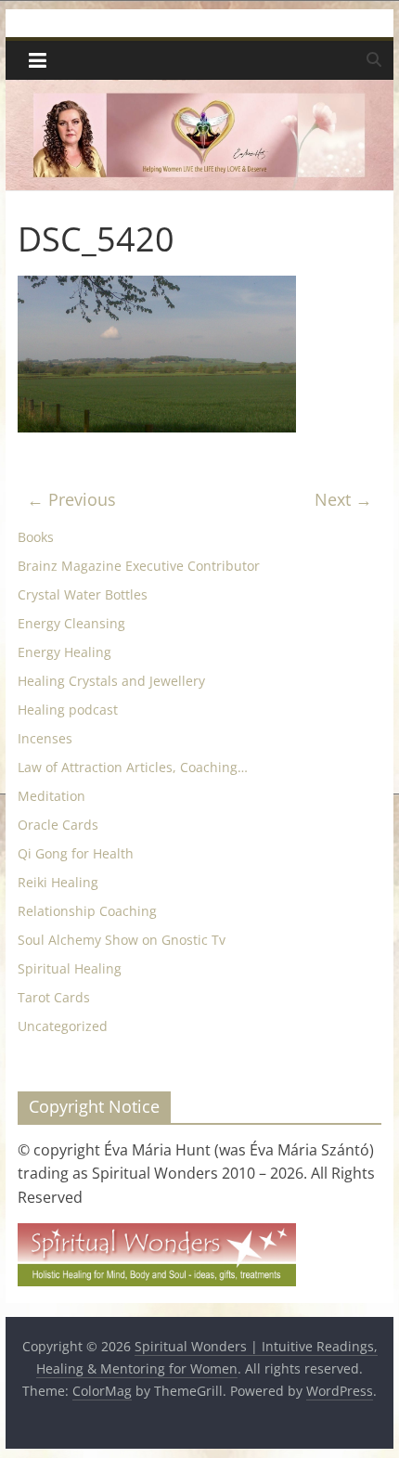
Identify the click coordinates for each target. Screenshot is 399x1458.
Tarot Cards (54, 997)
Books (36, 537)
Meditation (51, 796)
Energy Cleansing (71, 623)
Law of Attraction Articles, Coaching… (133, 767)
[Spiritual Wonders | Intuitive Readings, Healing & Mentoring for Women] (199, 91)
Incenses (45, 738)
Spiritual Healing (70, 968)
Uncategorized (63, 1026)
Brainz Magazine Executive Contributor (139, 565)
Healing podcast (68, 709)
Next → (343, 499)
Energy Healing (64, 652)
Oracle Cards (58, 824)
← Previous (71, 499)
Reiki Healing (58, 882)
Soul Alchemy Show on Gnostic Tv (121, 939)
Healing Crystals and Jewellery (111, 681)
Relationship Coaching (87, 911)
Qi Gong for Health (76, 853)
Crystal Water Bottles (83, 594)
